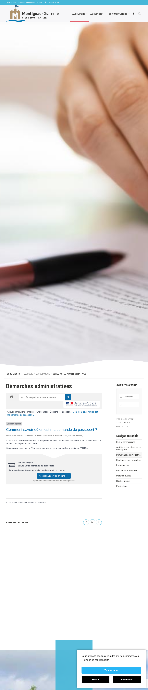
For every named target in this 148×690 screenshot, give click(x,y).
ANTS (84, 448)
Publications (121, 486)
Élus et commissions (125, 442)
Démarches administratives (128, 455)
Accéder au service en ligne (53, 476)
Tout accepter (111, 670)
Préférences (127, 679)
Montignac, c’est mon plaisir (129, 460)
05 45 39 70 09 (53, 2)
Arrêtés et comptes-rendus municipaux (128, 448)
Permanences (122, 465)
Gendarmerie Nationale (126, 470)
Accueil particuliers (16, 412)
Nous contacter (123, 481)
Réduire (95, 679)
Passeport (66, 412)
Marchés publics (123, 476)
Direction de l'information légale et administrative (27, 503)
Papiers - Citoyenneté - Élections (43, 412)
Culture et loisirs (118, 13)
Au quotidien (96, 13)
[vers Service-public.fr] (81, 404)
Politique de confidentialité (95, 660)
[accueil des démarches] (11, 396)
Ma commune (78, 13)
